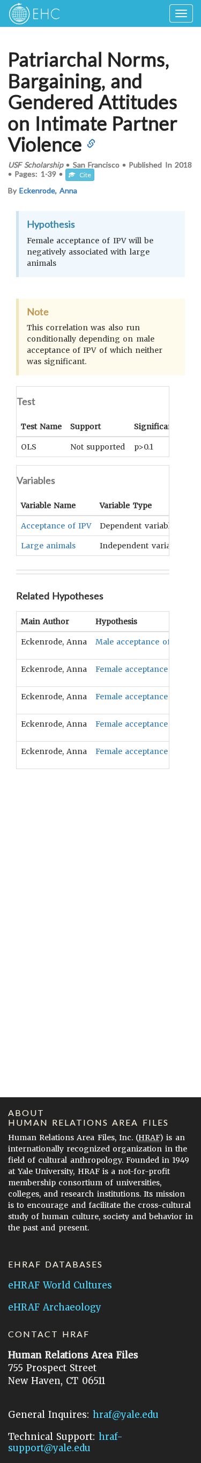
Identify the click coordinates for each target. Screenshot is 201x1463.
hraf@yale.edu (126, 1415)
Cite (83, 175)
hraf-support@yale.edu (65, 1442)
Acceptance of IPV (56, 526)
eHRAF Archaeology (54, 1307)
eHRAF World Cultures (60, 1285)
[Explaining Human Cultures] (31, 13)
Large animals (48, 546)
